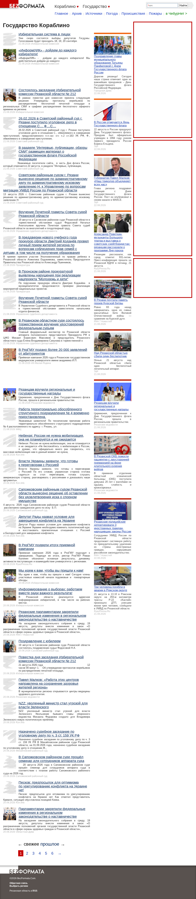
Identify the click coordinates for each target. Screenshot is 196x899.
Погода (112, 13)
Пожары (155, 13)
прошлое (49, 844)
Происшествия (133, 13)
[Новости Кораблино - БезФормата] (23, 5)
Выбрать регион (19, 886)
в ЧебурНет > (176, 13)
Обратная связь (19, 883)
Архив (77, 13)
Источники (94, 13)
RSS (35, 890)
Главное (61, 13)
